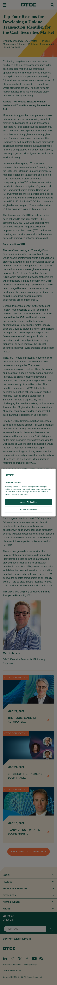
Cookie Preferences (28, 509)
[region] (28, 493)
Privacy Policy (34, 494)
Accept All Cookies (28, 502)
